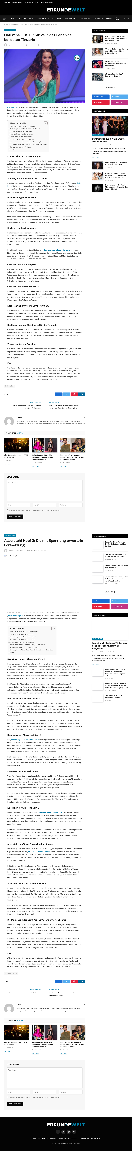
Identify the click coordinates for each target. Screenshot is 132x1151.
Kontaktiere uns (49, 1138)
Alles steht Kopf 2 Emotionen (50, 812)
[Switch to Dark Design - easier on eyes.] (124, 19)
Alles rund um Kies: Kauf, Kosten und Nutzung (114, 75)
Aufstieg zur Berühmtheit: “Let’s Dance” (25, 129)
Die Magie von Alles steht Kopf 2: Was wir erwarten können (32, 650)
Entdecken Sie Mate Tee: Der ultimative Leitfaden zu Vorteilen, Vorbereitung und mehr (115, 673)
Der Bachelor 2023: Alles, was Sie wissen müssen (109, 140)
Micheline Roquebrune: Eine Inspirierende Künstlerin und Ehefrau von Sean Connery (115, 175)
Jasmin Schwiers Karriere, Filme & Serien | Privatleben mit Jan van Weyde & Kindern (116, 579)
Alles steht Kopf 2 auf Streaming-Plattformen (27, 645)
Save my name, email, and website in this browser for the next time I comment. (34, 510)
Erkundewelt (61, 1143)
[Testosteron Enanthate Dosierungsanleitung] (97, 698)
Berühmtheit (97, 639)
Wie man (117, 19)
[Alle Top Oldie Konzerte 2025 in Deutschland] (16, 445)
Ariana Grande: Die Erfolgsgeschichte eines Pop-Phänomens (115, 63)
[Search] (128, 18)
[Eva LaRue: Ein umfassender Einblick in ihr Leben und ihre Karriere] (97, 545)
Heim (13, 18)
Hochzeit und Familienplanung (21, 134)
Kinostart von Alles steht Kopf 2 (22, 639)
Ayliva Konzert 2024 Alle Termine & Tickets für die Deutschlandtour (42, 457)
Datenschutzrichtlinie (31, 2)
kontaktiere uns (17, 2)
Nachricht (85, 18)
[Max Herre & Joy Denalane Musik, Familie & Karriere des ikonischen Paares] (72, 445)
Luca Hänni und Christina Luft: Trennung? (25, 142)
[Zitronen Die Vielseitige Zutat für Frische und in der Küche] (97, 557)
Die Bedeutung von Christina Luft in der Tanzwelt (28, 144)
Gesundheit (70, 18)
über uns (7, 2)
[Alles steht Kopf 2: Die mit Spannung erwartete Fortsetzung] (44, 581)
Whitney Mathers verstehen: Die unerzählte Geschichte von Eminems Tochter (116, 51)
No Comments (32, 45)
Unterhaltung (24, 18)
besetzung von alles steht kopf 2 (25, 740)
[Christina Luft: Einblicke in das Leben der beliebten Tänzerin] (44, 76)
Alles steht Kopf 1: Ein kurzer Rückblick (24, 647)
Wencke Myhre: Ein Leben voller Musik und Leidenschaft (116, 164)
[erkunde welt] (66, 10)
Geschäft (56, 18)
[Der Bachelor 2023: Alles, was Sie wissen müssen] (110, 126)
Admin (12, 45)
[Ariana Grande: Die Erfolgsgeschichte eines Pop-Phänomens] (97, 64)
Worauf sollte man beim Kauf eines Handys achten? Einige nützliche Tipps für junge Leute (116, 686)
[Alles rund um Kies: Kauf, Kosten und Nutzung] (97, 77)
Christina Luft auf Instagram (21, 137)
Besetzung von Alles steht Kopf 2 (22, 637)
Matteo (96, 652)
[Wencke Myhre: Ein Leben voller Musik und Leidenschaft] (97, 165)
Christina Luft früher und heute (22, 139)
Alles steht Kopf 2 (15, 616)
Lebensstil (42, 18)
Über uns (36, 1138)
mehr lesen (7, 464)
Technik (97, 18)
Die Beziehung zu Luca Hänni (21, 131)
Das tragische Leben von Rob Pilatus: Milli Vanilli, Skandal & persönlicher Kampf (116, 38)
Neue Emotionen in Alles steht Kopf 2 (24, 632)
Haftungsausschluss (47, 2)
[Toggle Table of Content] (44, 123)
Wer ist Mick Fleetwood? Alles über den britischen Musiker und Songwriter (109, 646)
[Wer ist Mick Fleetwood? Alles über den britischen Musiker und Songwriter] (110, 630)
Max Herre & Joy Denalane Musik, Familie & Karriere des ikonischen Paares (72, 457)
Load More (109, 88)
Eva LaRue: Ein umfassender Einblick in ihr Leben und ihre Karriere (115, 544)
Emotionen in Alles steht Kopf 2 (22, 642)
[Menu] (4, 18)
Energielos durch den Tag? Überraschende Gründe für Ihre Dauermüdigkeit (116, 187)
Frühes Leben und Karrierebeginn (22, 126)
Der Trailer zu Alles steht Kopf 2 (22, 634)
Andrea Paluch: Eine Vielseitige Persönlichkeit (116, 567)
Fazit (13, 150)
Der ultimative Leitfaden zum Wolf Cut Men (25, 993)
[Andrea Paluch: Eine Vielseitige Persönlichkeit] (97, 568)
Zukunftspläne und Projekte (20, 147)
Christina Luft (12, 107)
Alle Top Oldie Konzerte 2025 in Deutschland (16, 456)
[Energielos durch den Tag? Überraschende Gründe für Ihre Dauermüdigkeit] (97, 188)
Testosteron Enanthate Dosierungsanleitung (113, 696)
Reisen (109, 18)
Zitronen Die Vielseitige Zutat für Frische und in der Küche (116, 555)
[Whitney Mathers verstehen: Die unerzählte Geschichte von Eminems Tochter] (97, 52)
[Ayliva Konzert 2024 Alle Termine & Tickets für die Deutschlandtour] (44, 445)
